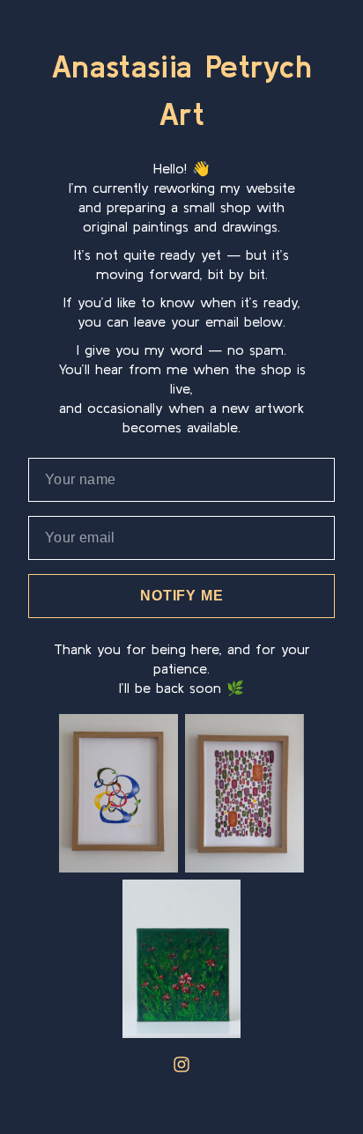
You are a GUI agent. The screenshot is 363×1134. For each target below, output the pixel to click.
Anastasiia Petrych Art (181, 89)
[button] (181, 1064)
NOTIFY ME (181, 595)
